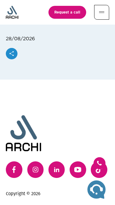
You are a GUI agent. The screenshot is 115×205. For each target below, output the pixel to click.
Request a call (67, 12)
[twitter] (99, 169)
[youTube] (78, 169)
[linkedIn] (56, 169)
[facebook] (14, 169)
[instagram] (35, 169)
